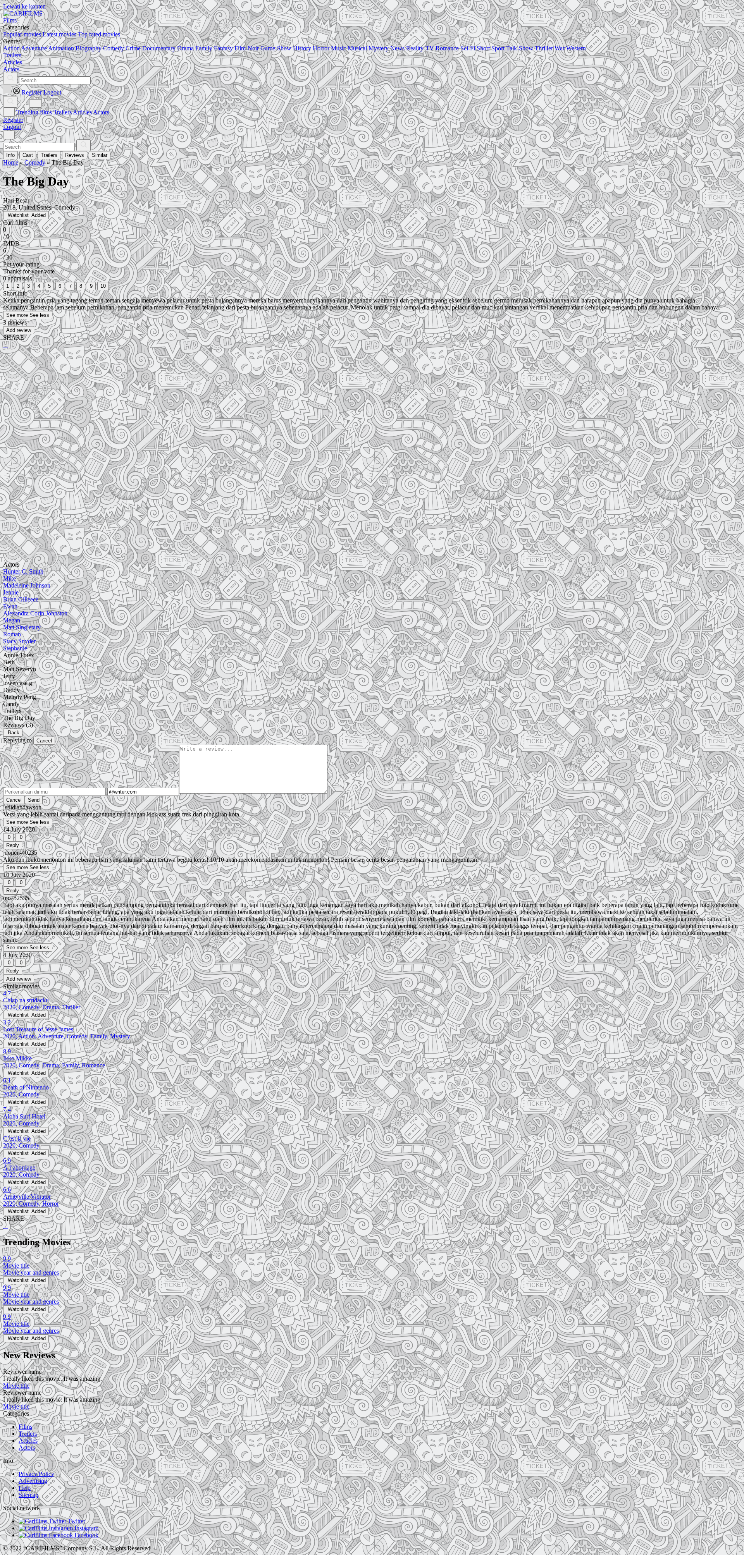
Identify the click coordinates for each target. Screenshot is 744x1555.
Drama (185, 48)
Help (25, 1488)
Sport (498, 48)
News (397, 48)
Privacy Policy (36, 1474)
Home (10, 162)
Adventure (34, 48)
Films (25, 1426)
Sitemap (28, 1494)
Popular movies (22, 34)
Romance (447, 48)
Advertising (33, 1481)
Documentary (159, 48)
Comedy (113, 48)
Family (203, 48)
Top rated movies (99, 34)
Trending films (34, 112)
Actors (101, 112)
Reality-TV (420, 48)
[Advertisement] (235, 415)
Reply (12, 845)
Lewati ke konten (24, 6)
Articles (82, 112)
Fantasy (223, 48)
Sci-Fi (467, 48)
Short (483, 48)
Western (576, 48)
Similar (99, 155)
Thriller (544, 48)
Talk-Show (519, 48)
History (302, 48)
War (560, 48)
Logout (12, 127)
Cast (27, 155)
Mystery (379, 48)
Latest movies (59, 34)
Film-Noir (246, 48)
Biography (89, 48)
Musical (357, 48)
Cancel (44, 741)
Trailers (62, 112)
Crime (133, 48)
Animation (61, 48)
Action (11, 48)
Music (338, 48)
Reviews (74, 155)
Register (13, 120)
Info (10, 155)
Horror (321, 48)
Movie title (16, 1385)
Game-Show (275, 48)
